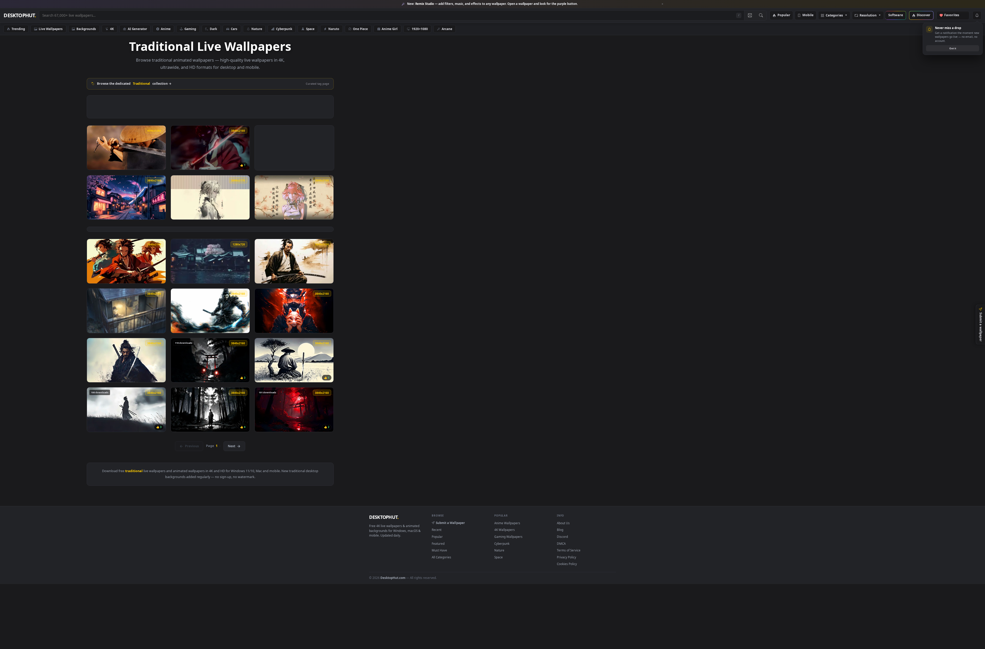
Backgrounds (86, 29)
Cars (234, 29)
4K (112, 29)
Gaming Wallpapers (508, 537)
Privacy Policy (566, 557)
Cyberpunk (284, 29)
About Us (563, 523)
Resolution (868, 15)
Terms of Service (568, 550)
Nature (256, 29)
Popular (783, 15)
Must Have (439, 550)
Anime (166, 29)
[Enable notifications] (976, 15)
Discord (562, 537)
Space (310, 29)
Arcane (447, 29)
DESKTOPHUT (383, 517)
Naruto (333, 29)
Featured (438, 543)
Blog (560, 530)
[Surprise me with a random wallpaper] (749, 15)
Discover (923, 15)
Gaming (190, 29)
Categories (834, 15)
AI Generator (137, 29)
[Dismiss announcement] (662, 4)
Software (895, 15)
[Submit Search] (760, 15)
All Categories (441, 557)
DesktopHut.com (392, 578)
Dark (213, 29)
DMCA (561, 543)
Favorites (954, 15)
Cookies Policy (567, 564)
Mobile (807, 15)
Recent (436, 530)
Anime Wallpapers (507, 523)
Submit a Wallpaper (450, 523)
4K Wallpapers (504, 530)
